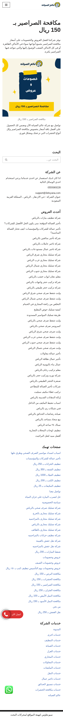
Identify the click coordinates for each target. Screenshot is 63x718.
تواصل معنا (55, 491)
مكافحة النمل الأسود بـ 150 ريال (44, 601)
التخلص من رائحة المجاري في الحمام (42, 304)
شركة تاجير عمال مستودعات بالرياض (42, 249)
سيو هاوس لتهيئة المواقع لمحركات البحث (31, 714)
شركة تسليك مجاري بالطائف (46, 529)
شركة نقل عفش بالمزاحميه (47, 546)
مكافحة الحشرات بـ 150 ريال (46, 579)
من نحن (57, 606)
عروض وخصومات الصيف (48, 562)
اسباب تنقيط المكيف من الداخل (44, 402)
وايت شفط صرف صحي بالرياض (44, 320)
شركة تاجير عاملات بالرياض (47, 243)
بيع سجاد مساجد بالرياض (48, 419)
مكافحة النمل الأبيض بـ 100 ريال (44, 595)
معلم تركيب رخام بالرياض (48, 370)
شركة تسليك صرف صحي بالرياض (43, 507)
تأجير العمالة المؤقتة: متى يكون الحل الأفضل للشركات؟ (32, 223)
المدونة (57, 629)
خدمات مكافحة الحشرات (48, 689)
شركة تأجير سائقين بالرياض (46, 238)
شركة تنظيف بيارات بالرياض (46, 217)
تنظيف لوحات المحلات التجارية (45, 430)
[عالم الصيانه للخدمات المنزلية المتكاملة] (51, 4)
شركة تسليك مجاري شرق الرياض (43, 254)
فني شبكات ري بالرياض (48, 408)
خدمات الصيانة (53, 645)
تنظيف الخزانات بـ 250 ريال (47, 464)
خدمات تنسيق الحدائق (49, 684)
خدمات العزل (54, 651)
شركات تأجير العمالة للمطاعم (45, 386)
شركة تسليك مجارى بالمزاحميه (45, 518)
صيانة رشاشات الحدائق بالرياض (44, 413)
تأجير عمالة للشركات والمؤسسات (43, 458)
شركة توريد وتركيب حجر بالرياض (44, 375)
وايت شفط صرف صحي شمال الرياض (41, 298)
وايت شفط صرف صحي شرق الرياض (42, 293)
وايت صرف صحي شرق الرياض (45, 331)
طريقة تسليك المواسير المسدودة (44, 315)
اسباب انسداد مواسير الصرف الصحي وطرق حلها (36, 453)
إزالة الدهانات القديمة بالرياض (45, 397)
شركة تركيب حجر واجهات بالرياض (43, 282)
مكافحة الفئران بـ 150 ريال (47, 590)
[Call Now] (6, 614)
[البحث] (6, 159)
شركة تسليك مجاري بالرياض (46, 524)
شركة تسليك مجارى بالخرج (47, 513)
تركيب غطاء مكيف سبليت (47, 391)
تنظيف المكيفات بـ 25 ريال (47, 485)
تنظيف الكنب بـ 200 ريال (48, 480)
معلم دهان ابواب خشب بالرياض (45, 276)
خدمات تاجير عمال (51, 678)
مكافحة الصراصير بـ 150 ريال (46, 584)
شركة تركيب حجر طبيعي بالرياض (44, 287)
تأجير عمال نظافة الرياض (48, 359)
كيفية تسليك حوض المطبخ (47, 309)
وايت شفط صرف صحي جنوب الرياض (41, 342)
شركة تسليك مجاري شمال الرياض (43, 265)
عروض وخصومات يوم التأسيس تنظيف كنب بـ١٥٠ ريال (33, 568)
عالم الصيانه (54, 695)
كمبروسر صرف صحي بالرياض (45, 326)
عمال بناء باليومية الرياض (48, 364)
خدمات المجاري (52, 656)
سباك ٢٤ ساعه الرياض (49, 424)
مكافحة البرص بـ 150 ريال (48, 573)
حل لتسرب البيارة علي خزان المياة (43, 496)
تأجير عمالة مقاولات (50, 353)
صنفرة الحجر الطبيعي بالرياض (45, 381)
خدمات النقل (54, 673)
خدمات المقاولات (52, 662)
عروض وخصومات (52, 557)
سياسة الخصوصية (51, 502)
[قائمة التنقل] (6, 5)
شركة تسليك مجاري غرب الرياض (44, 260)
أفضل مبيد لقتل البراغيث (48, 435)
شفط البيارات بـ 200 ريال (48, 551)
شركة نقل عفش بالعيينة (48, 540)
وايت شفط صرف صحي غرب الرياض (42, 337)
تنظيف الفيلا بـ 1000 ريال (48, 474)
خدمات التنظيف (52, 640)
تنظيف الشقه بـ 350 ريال (48, 469)
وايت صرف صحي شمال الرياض (44, 348)
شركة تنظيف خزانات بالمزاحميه (44, 535)
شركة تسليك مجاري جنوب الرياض (43, 271)
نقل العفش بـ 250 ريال (49, 612)
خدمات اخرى (54, 634)
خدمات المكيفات (52, 667)
